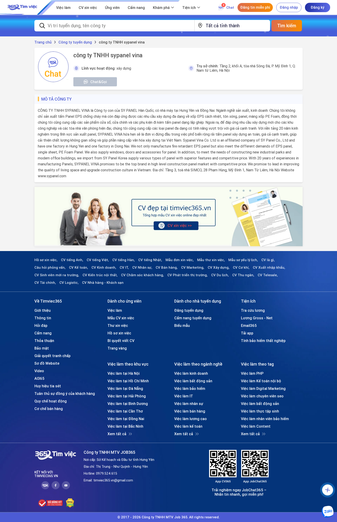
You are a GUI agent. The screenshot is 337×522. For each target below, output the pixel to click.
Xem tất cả (117, 434)
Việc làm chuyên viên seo (262, 396)
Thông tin (42, 318)
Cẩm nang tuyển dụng (192, 318)
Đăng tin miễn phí (255, 7)
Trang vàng (117, 348)
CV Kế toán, (78, 267)
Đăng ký (317, 7)
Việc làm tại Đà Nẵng (125, 388)
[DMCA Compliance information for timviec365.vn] (70, 503)
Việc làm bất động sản (193, 381)
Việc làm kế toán (188, 426)
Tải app (247, 333)
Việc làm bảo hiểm (189, 388)
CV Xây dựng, (218, 267)
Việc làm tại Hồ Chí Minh (128, 381)
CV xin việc (88, 7)
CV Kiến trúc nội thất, (100, 275)
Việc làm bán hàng (189, 411)
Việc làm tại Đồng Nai (126, 419)
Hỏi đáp (40, 325)
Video (39, 371)
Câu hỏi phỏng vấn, (50, 267)
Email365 (249, 325)
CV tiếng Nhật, (150, 260)
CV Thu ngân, (243, 275)
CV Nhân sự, (142, 267)
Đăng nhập (289, 7)
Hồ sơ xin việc (119, 333)
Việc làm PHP (252, 373)
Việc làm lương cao (190, 419)
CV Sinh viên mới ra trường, (56, 275)
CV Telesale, (268, 275)
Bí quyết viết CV (121, 341)
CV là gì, (268, 260)
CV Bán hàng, (167, 267)
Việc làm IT (183, 396)
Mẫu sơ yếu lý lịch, (243, 260)
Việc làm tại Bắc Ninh (125, 426)
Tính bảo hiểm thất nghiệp (263, 341)
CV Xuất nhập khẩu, (269, 267)
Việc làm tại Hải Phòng (127, 396)
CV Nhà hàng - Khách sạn (103, 283)
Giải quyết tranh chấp (52, 356)
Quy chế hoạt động (50, 401)
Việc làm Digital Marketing (263, 388)
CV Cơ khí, (241, 267)
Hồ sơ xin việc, (46, 260)
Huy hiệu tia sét (47, 386)
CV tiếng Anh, (72, 260)
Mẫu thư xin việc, (211, 260)
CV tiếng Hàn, (123, 260)
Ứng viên (112, 7)
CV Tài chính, (45, 283)
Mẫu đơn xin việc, (180, 260)
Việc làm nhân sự (188, 404)
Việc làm (63, 7)
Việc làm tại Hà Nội (124, 373)
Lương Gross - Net (257, 318)
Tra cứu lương (253, 310)
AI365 (39, 378)
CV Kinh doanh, (103, 267)
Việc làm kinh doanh (191, 373)
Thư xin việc (118, 325)
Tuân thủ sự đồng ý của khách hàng (64, 393)
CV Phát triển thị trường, (187, 275)
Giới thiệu (42, 310)
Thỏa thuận (44, 341)
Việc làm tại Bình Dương (128, 404)
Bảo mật (41, 348)
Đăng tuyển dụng (188, 310)
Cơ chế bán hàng (48, 409)
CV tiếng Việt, (98, 260)
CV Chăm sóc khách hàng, (142, 275)
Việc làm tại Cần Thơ (125, 411)
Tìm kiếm (286, 25)
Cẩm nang (136, 7)
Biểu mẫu (182, 325)
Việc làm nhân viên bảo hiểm (265, 419)
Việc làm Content (256, 426)
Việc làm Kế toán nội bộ (261, 381)
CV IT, (124, 267)
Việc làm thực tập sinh (260, 411)
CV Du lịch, (220, 275)
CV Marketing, (192, 267)
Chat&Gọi (98, 81)
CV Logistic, (69, 283)
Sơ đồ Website (46, 363)
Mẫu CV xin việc (121, 318)
